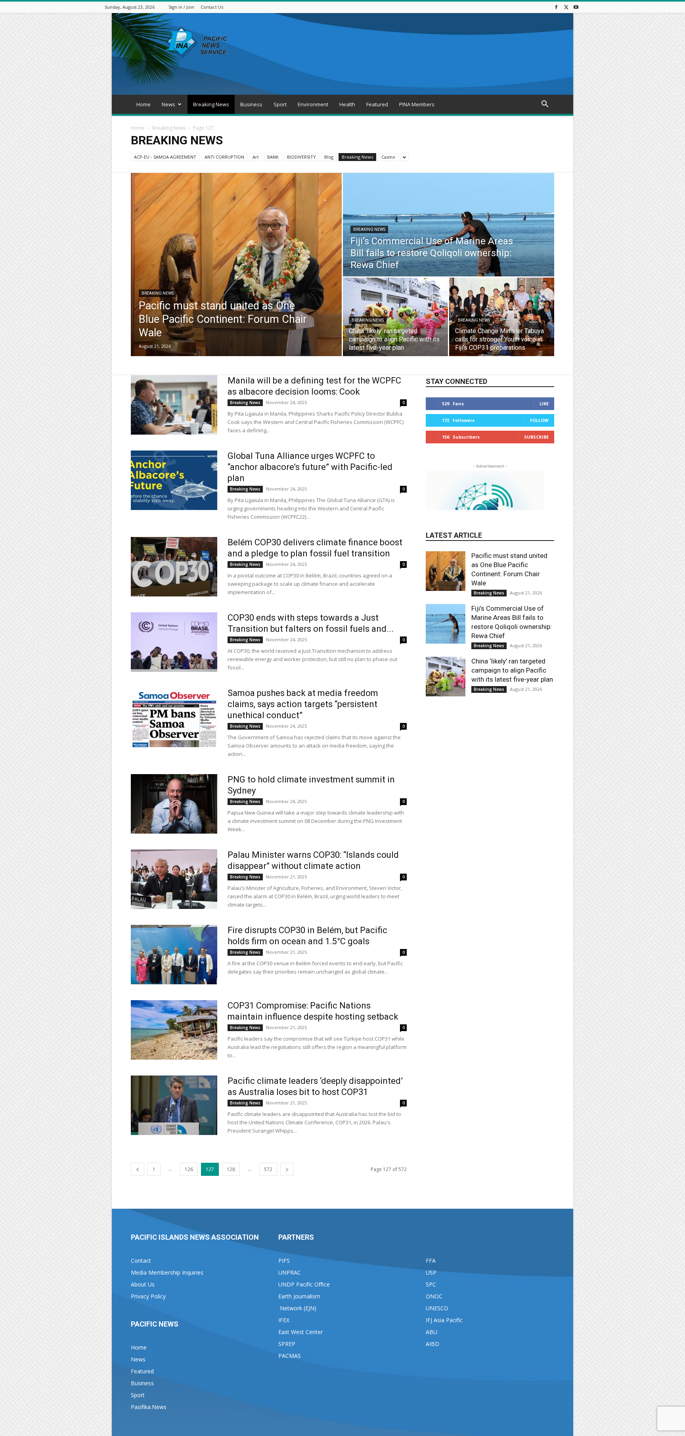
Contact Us (212, 7)
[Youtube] (576, 7)
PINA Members (416, 104)
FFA (431, 1260)
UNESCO (437, 1308)
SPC (431, 1284)
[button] (544, 105)
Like (544, 403)
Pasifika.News (148, 1407)
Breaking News (211, 104)
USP (431, 1272)
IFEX (283, 1320)
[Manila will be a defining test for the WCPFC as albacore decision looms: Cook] (174, 405)
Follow (539, 420)
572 (268, 1169)
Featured (377, 104)
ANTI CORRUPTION (224, 157)
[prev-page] (137, 1169)
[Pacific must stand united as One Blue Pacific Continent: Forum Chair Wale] (236, 264)
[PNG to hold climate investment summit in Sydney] (174, 804)
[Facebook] (556, 7)
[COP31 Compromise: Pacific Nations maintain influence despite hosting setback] (174, 1030)
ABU (431, 1332)
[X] (566, 7)
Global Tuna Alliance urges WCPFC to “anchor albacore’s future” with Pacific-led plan (310, 467)
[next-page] (287, 1169)
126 (189, 1169)
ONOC (434, 1296)
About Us (143, 1284)
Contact (141, 1260)
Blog (328, 157)
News (168, 104)
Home (143, 104)
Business (251, 104)
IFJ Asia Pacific (444, 1320)
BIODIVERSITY (301, 157)
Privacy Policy (148, 1296)
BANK (273, 157)
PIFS (284, 1260)
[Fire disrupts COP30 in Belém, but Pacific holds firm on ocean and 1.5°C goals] (174, 954)
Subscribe (536, 437)
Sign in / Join (181, 7)
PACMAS (289, 1355)
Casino (388, 157)
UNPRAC (289, 1272)
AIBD (432, 1344)
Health (347, 104)
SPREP (286, 1344)
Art (256, 157)
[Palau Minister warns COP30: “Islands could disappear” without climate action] (174, 879)
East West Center (300, 1332)
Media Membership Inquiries (167, 1272)
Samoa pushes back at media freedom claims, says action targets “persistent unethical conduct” (303, 704)
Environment (313, 104)
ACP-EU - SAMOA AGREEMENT (165, 157)
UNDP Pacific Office (304, 1284)
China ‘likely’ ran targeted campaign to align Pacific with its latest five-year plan (512, 670)
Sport (280, 104)
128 (231, 1169)
